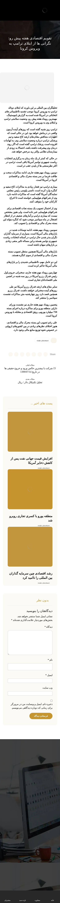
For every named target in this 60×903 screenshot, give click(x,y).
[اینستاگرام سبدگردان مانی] (10, 7)
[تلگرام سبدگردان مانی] (5, 7)
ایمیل (48, 675)
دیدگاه (48, 626)
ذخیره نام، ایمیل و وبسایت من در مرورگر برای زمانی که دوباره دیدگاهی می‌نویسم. (31, 706)
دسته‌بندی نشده (42, 340)
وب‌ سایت (47, 687)
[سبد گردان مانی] (44, 10)
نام (50, 660)
